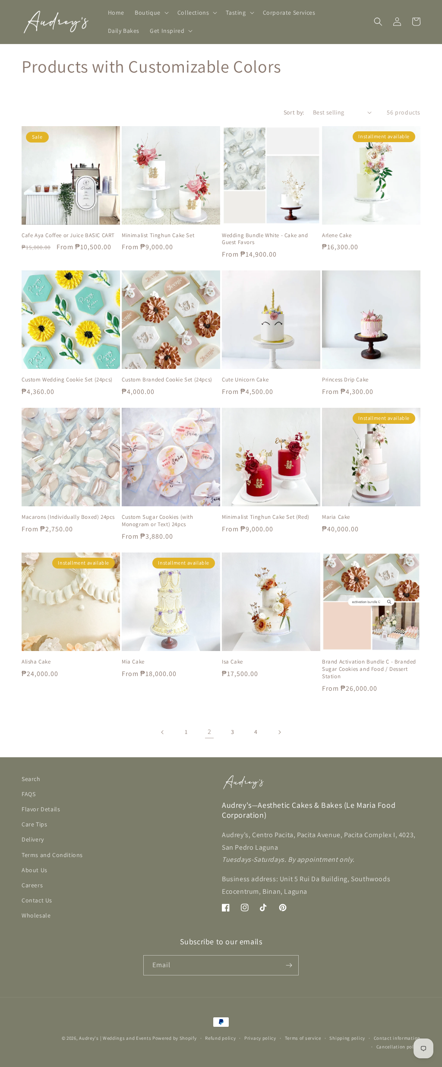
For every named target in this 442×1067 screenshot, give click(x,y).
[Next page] (279, 732)
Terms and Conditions (52, 855)
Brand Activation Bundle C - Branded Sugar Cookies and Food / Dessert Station (369, 669)
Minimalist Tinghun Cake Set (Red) (265, 517)
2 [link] (210, 731)
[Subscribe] (288, 965)
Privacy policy (260, 1038)
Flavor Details (41, 809)
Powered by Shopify (174, 1038)
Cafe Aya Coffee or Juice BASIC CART (68, 235)
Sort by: (294, 112)
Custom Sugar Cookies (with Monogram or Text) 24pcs (157, 521)
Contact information (397, 1038)
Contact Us (37, 900)
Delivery (33, 839)
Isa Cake (232, 661)
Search (31, 779)
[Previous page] (162, 732)
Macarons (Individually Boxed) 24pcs (68, 517)
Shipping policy (347, 1038)
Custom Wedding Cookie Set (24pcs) (67, 379)
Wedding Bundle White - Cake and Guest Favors (265, 239)
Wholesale (36, 915)
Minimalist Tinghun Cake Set (158, 235)
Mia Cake (133, 661)
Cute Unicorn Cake (245, 379)
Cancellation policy (398, 1047)
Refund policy (220, 1038)
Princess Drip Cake (345, 379)
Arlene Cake (337, 235)
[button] (150, 12)
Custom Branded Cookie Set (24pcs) (167, 379)
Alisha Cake (36, 661)
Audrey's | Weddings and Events (115, 1038)
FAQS (28, 794)
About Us (34, 870)
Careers (32, 885)
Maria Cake (336, 517)
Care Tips (34, 824)
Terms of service (303, 1038)
